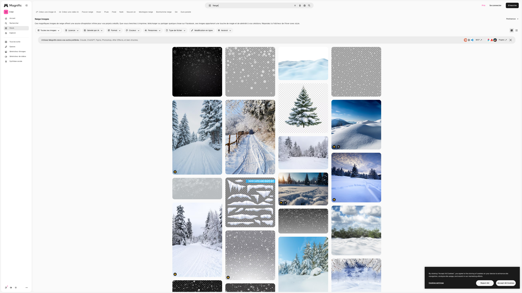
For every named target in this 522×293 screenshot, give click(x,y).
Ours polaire (186, 12)
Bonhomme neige (164, 12)
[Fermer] (510, 40)
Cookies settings (436, 283)
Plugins (501, 40)
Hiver (98, 12)
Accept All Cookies (506, 283)
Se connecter (495, 5)
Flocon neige (87, 12)
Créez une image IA (47, 12)
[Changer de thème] (16, 287)
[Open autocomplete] (208, 5)
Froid (114, 12)
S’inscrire (512, 5)
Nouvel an (131, 12)
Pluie (106, 12)
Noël (121, 12)
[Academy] (11, 287)
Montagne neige (146, 12)
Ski (176, 12)
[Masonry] (511, 30)
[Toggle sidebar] (26, 5)
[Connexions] (6, 287)
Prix (483, 5)
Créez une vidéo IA (70, 12)
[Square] (516, 30)
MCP (478, 40)
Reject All (485, 283)
